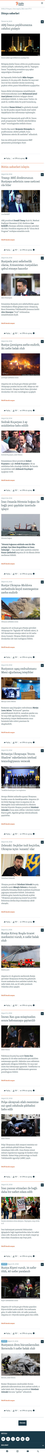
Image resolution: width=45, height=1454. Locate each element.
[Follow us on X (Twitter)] (13, 1439)
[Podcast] (27, 1439)
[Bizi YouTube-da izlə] (27, 1451)
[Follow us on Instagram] (8, 1439)
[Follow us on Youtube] (18, 1439)
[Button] (7, 158)
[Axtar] (38, 1451)
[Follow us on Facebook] (3, 1439)
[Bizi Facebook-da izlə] (7, 1451)
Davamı (22, 1423)
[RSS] (23, 1439)
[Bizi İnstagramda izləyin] (17, 1451)
